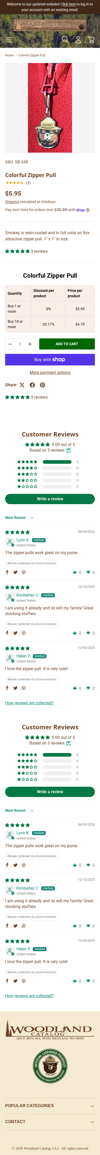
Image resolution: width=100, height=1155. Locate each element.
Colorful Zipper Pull (31, 55)
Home (9, 55)
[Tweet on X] (22, 385)
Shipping (12, 202)
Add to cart (67, 344)
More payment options (50, 372)
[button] (91, 39)
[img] (17, 532)
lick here (69, 4)
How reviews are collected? (29, 703)
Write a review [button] (50, 498)
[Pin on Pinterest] (42, 385)
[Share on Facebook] (32, 385)
